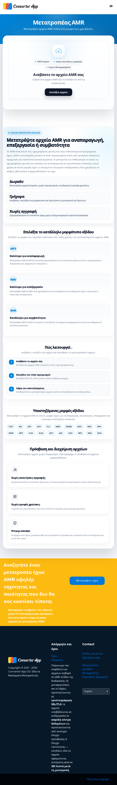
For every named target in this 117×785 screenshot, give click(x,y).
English (88, 691)
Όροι (54, 656)
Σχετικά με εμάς (91, 657)
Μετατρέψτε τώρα (87, 580)
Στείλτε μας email (92, 653)
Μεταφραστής (90, 673)
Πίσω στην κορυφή (98, 779)
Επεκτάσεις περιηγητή (95, 677)
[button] (58, 70)
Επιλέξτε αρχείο (58, 92)
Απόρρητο (57, 660)
